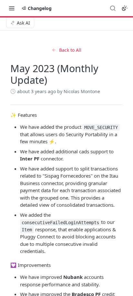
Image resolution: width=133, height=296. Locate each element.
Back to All (70, 50)
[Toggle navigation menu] (11, 8)
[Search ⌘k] (112, 8)
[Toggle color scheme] (124, 8)
